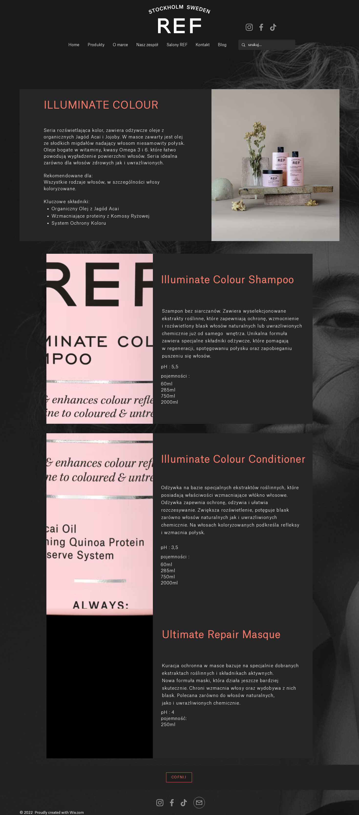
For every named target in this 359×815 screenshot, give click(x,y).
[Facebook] (261, 27)
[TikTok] (273, 27)
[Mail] (199, 802)
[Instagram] (249, 27)
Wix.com (77, 813)
